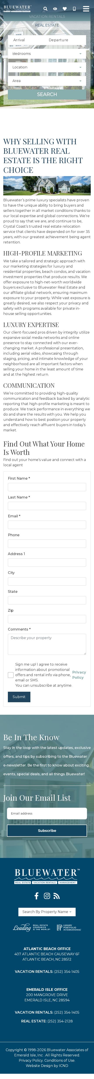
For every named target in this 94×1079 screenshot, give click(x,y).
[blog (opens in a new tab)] (56, 895)
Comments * (19, 629)
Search (47, 94)
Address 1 (16, 554)
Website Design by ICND (47, 1066)
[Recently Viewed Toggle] (55, 9)
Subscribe (47, 831)
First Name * (19, 478)
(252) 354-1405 (66, 972)
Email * (14, 516)
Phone (13, 535)
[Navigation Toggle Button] (86, 8)
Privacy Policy (31, 1060)
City (11, 573)
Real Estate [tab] (47, 25)
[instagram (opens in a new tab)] (47, 895)
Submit (19, 697)
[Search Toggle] (45, 9)
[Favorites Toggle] (65, 9)
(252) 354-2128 (60, 1021)
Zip (11, 610)
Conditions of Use (59, 1060)
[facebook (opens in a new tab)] (37, 895)
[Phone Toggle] (74, 9)
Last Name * (19, 497)
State (12, 592)
